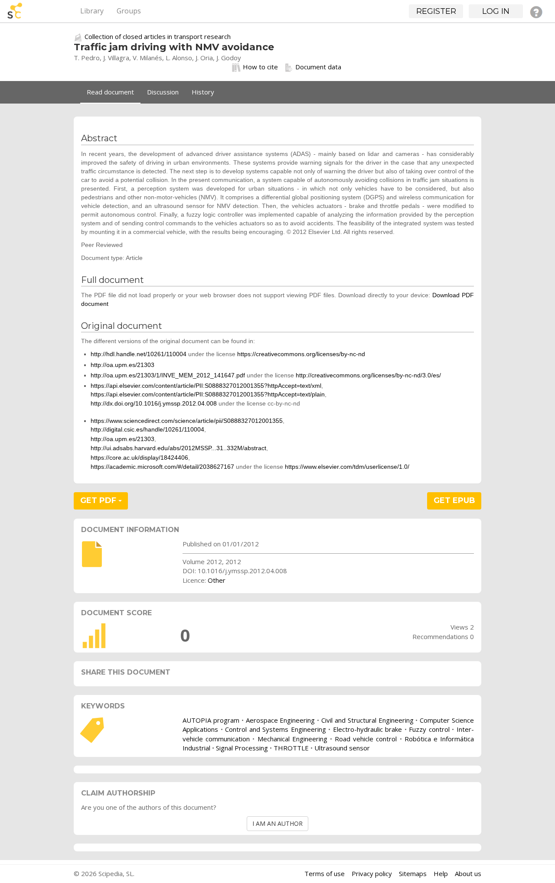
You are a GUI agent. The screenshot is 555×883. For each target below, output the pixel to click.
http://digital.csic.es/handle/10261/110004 (147, 429)
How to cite (260, 66)
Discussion (163, 92)
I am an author (277, 823)
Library (92, 11)
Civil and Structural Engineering (367, 720)
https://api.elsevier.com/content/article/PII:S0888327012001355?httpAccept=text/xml (206, 385)
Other (216, 580)
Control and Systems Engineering (275, 729)
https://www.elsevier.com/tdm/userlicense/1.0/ (347, 466)
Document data (318, 66)
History (203, 92)
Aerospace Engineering (280, 720)
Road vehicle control (366, 738)
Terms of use (324, 873)
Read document (110, 92)
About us (468, 873)
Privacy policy (372, 873)
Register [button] (436, 11)
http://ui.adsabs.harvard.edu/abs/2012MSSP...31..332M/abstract (178, 448)
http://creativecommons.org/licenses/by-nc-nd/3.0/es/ (368, 375)
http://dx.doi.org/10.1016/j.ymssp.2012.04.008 (154, 403)
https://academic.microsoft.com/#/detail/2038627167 (162, 466)
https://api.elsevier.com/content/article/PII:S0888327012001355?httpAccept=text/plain (208, 394)
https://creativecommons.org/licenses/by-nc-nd (301, 354)
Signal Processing (242, 747)
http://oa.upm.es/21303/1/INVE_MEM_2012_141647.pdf (168, 375)
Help (441, 873)
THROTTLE (291, 747)
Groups (129, 11)
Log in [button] (495, 11)
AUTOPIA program (211, 720)
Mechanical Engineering (292, 738)
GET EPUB (454, 500)
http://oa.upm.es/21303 (122, 364)
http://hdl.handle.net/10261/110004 (138, 354)
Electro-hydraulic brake (367, 729)
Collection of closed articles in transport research (158, 36)
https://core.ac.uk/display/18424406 (139, 457)
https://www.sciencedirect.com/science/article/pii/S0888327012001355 (187, 420)
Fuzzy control (429, 729)
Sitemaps (413, 873)
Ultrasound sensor (342, 747)
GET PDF (99, 500)
